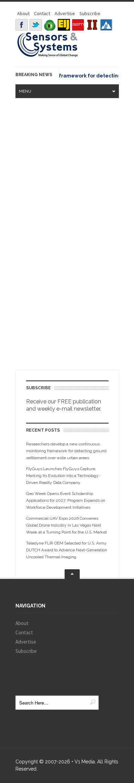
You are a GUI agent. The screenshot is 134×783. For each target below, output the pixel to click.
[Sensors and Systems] (47, 55)
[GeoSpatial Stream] (106, 25)
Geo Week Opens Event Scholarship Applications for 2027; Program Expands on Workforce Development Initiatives (65, 500)
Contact (42, 13)
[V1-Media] (50, 25)
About (23, 13)
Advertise (65, 13)
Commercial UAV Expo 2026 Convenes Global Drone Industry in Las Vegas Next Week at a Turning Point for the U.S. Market (66, 525)
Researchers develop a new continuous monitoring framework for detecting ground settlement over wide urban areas (66, 451)
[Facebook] (21, 25)
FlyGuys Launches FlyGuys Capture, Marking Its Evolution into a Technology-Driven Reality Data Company (63, 475)
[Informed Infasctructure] (92, 25)
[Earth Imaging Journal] (64, 25)
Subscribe (89, 13)
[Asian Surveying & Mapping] (78, 25)
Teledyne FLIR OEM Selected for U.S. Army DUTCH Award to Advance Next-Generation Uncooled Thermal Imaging (66, 550)
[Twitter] (36, 25)
